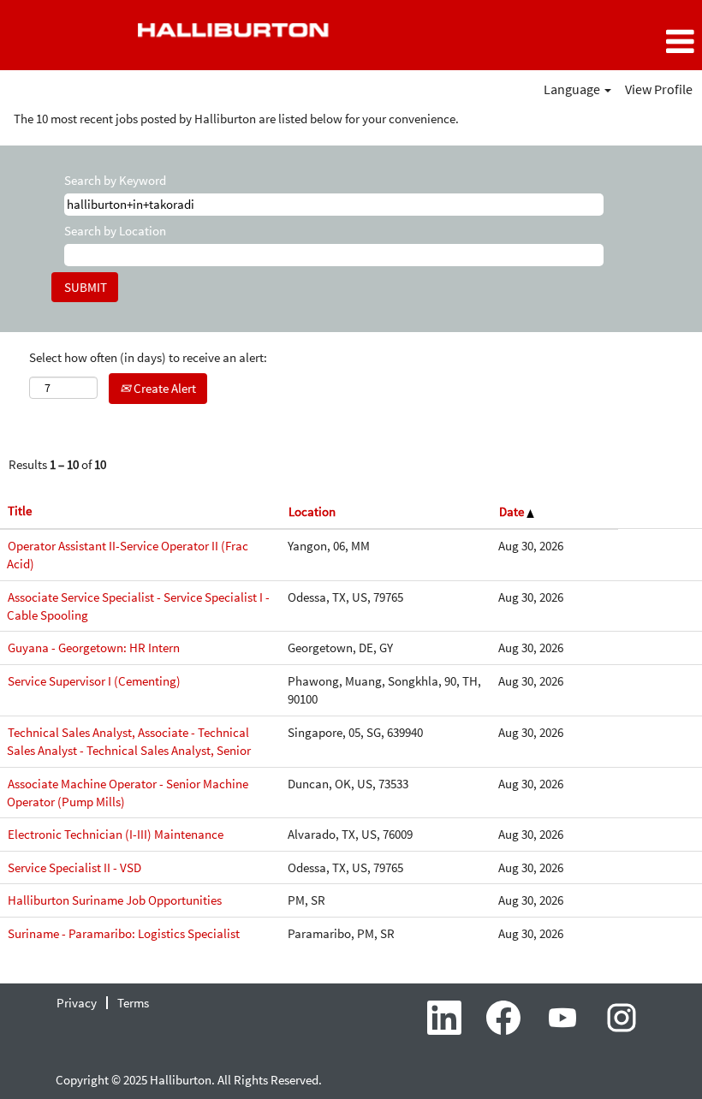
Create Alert (163, 388)
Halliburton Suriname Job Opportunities (115, 900)
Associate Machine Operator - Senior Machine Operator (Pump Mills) (127, 792)
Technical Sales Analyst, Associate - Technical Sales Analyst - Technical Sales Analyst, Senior (129, 741)
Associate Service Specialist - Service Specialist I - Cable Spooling (138, 606)
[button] (585, 41)
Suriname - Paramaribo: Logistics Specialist (124, 933)
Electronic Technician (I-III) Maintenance (115, 834)
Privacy (77, 1003)
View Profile (659, 89)
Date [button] (512, 511)
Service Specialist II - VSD (74, 867)
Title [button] (20, 510)
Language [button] (573, 89)
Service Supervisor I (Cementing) (94, 681)
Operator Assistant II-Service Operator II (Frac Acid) (127, 555)
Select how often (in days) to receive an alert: (148, 357)
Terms (133, 1003)
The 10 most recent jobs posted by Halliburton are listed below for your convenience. (236, 118)
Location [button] (312, 511)
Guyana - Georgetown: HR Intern (94, 647)
